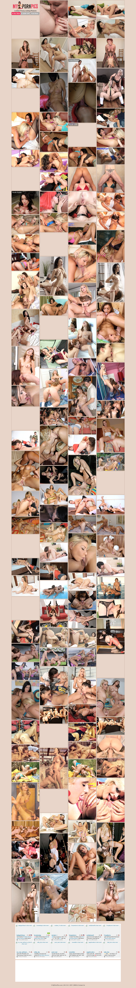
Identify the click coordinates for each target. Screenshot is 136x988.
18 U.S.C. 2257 (67, 985)
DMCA (75, 985)
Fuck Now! (34, 13)
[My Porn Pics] (25, 5)
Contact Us (81, 985)
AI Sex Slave (16, 13)
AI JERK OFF (25, 13)
